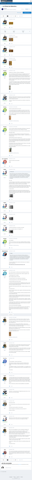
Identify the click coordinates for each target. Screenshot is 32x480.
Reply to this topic (27, 12)
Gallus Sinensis (5, 251)
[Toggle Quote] (10, 171)
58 (5, 365)
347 (5, 277)
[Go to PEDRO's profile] (5, 172)
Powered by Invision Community (16, 478)
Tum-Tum (5, 358)
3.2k (5, 258)
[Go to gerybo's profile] (2, 9)
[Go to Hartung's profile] (5, 74)
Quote (11, 27)
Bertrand (4, 270)
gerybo (6, 8)
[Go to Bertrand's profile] (5, 273)
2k (5, 27)
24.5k (5, 177)
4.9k (5, 324)
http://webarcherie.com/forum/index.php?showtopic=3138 (17, 264)
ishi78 (5, 317)
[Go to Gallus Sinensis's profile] (5, 254)
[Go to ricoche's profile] (5, 404)
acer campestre (5, 158)
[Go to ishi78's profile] (5, 320)
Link (5, 449)
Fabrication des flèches (13, 9)
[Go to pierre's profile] (5, 98)
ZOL (5, 19)
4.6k (5, 456)
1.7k (5, 408)
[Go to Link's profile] (5, 452)
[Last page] (17, 16)
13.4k (5, 103)
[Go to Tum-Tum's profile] (5, 361)
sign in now (19, 464)
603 (5, 114)
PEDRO (5, 169)
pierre (5, 95)
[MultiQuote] (9, 27)
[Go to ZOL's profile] (5, 22)
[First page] (1, 16)
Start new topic (19, 12)
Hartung (4, 70)
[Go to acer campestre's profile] (5, 162)
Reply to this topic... (8, 467)
